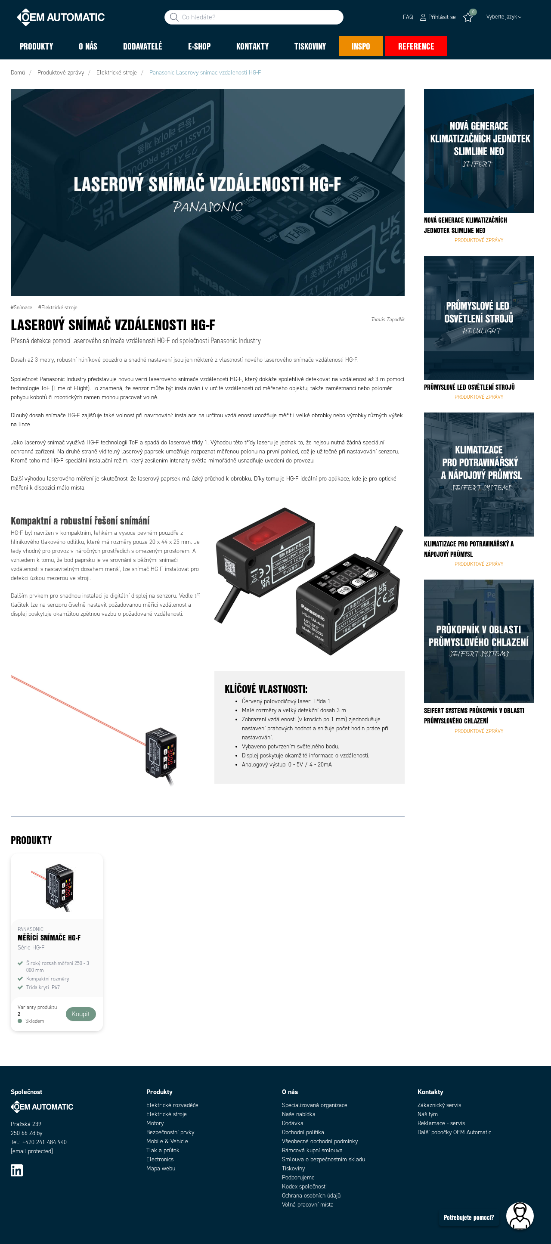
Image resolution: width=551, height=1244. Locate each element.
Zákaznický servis (439, 1105)
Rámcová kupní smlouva (312, 1150)
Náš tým (428, 1114)
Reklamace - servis (441, 1123)
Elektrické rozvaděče (172, 1105)
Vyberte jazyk (501, 16)
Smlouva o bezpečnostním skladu (323, 1159)
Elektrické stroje (166, 1114)
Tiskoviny (293, 1168)
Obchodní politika (303, 1132)
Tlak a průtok (163, 1150)
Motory (155, 1123)
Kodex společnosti (304, 1186)
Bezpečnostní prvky (170, 1132)
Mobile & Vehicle (167, 1141)
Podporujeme (298, 1177)
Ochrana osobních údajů (311, 1195)
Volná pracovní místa (308, 1204)
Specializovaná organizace (314, 1105)
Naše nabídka (299, 1114)
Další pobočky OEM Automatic (454, 1132)
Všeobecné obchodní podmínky (320, 1141)
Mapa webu (160, 1168)
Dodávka (292, 1123)
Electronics (159, 1159)
